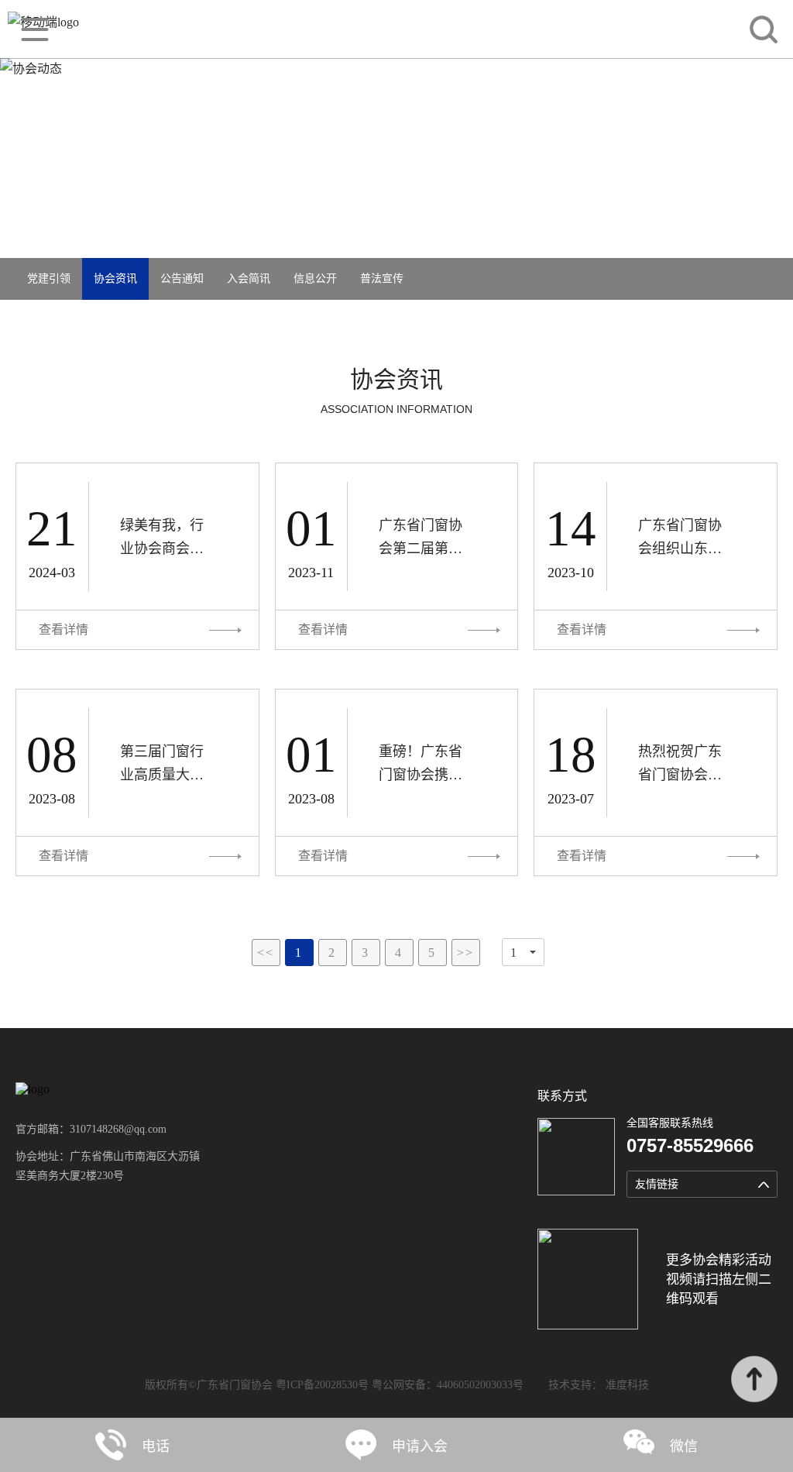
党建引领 (48, 278)
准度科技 (627, 1385)
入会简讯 (248, 278)
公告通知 (182, 278)
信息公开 (315, 278)
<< (265, 952)
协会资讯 (115, 278)
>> (465, 952)
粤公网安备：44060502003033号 (448, 1385)
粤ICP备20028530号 (322, 1385)
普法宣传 (381, 278)
